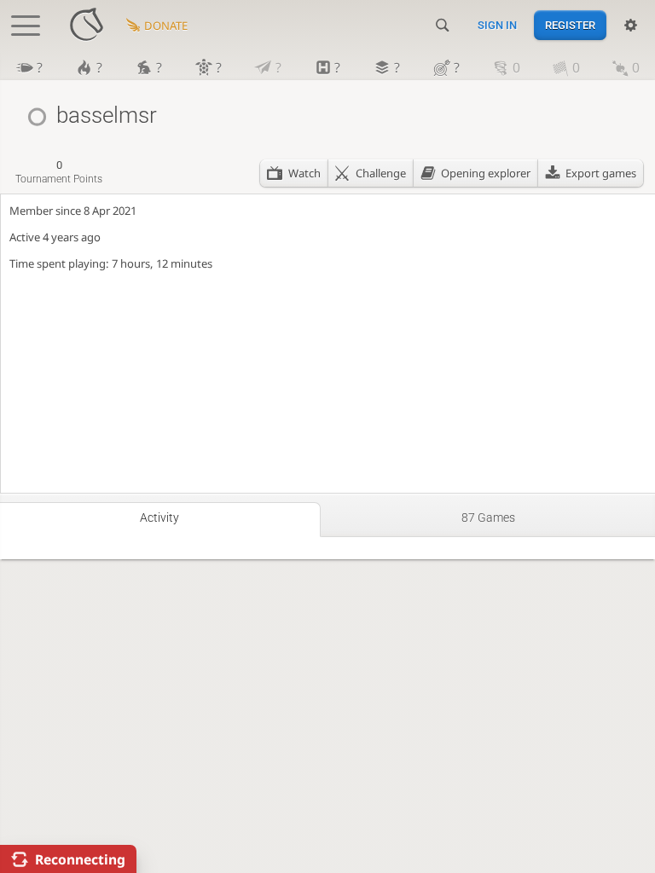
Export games (600, 173)
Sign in (497, 25)
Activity (159, 517)
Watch (304, 173)
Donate (166, 25)
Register (570, 25)
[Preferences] (630, 25)
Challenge (381, 173)
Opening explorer (485, 173)
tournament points (58, 172)
